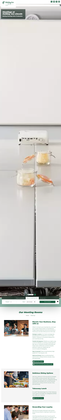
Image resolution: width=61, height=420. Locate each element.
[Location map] (56, 1)
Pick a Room (47, 301)
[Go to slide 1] (28, 294)
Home (27, 315)
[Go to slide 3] (31, 294)
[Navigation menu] (59, 1)
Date (24, 301)
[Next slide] (35, 295)
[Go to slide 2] (29, 294)
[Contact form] (54, 1)
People (8, 301)
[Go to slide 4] (32, 294)
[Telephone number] (51, 1)
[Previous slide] (26, 295)
